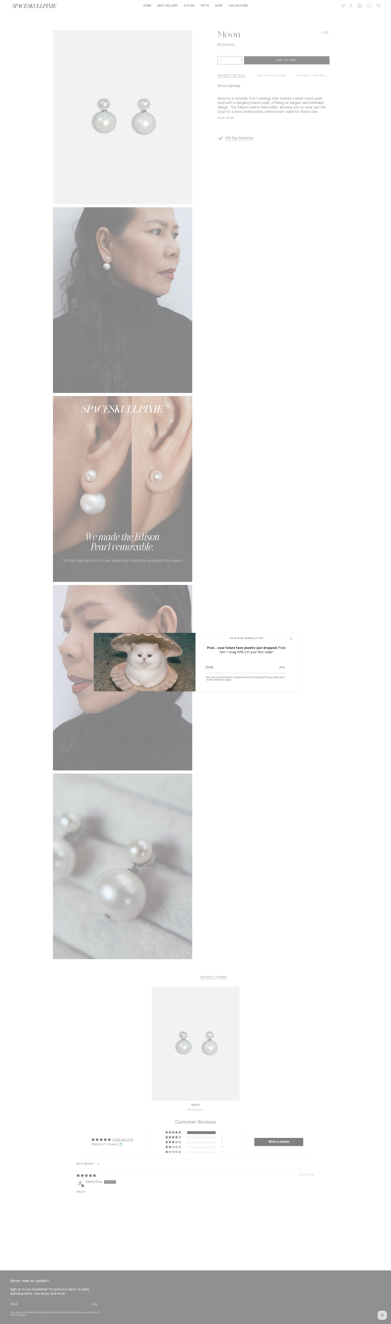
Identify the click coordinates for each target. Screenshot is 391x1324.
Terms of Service (215, 680)
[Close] (291, 639)
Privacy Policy (272, 677)
